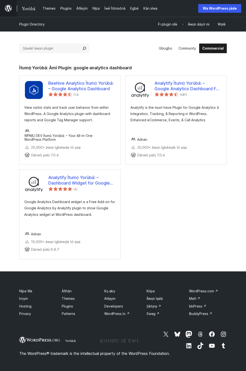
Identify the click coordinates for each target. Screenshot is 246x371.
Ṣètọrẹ (154, 306)
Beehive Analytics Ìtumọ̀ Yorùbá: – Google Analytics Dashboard (81, 86)
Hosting (25, 306)
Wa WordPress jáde (220, 8)
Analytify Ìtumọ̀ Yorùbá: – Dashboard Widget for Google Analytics (79, 180)
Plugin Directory (32, 24)
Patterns (68, 314)
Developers (113, 306)
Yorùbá (70, 341)
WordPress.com (203, 291)
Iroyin (23, 298)
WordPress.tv (117, 314)
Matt (194, 298)
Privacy (25, 314)
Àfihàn (67, 291)
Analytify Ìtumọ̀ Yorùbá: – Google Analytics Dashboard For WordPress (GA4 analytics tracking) (187, 86)
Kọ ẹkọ (109, 291)
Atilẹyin (110, 298)
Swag (153, 314)
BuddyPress (200, 314)
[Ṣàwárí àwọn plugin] (84, 48)
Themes (68, 298)
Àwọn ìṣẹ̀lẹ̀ (155, 298)
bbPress (197, 306)
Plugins (67, 306)
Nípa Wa (25, 291)
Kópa (151, 291)
